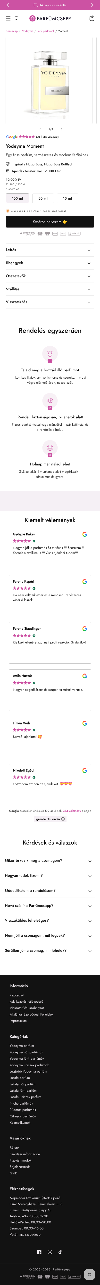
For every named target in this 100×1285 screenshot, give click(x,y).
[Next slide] (92, 5)
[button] (8, 18)
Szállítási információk (25, 1154)
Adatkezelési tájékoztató (26, 1001)
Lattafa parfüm (20, 1077)
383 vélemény (72, 811)
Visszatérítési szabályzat (27, 1007)
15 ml (67, 198)
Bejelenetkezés (20, 1166)
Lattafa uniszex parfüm (25, 1096)
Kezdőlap (12, 31)
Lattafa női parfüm (22, 1084)
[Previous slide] (8, 5)
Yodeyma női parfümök (26, 1052)
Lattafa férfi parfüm (23, 1090)
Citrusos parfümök (23, 1116)
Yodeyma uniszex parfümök (29, 1065)
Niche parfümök (21, 1103)
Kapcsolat (17, 995)
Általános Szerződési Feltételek (31, 1014)
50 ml (43, 198)
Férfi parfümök (46, 31)
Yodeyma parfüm (22, 1045)
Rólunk (14, 1147)
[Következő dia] (61, 129)
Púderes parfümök (23, 1109)
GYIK (13, 1173)
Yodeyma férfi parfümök (27, 1058)
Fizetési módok (20, 1160)
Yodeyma (28, 31)
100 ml (17, 198)
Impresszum (18, 1020)
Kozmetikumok (20, 1122)
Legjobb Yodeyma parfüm (28, 1071)
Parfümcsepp (62, 1269)
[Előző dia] (40, 129)
